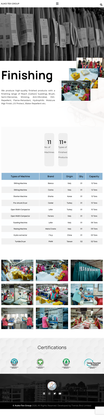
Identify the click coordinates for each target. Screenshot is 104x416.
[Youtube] (60, 394)
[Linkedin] (44, 394)
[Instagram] (49, 394)
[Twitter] (55, 394)
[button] (57, 3)
